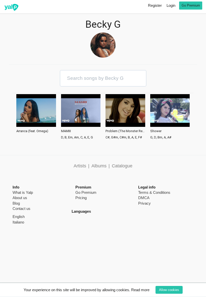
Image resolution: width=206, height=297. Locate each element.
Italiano (18, 222)
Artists (80, 165)
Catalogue (122, 165)
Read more (140, 290)
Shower (156, 131)
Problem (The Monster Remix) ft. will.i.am (125, 131)
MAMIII (66, 131)
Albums (99, 165)
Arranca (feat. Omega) (32, 131)
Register (155, 5)
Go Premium (191, 5)
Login (171, 5)
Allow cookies (169, 290)
